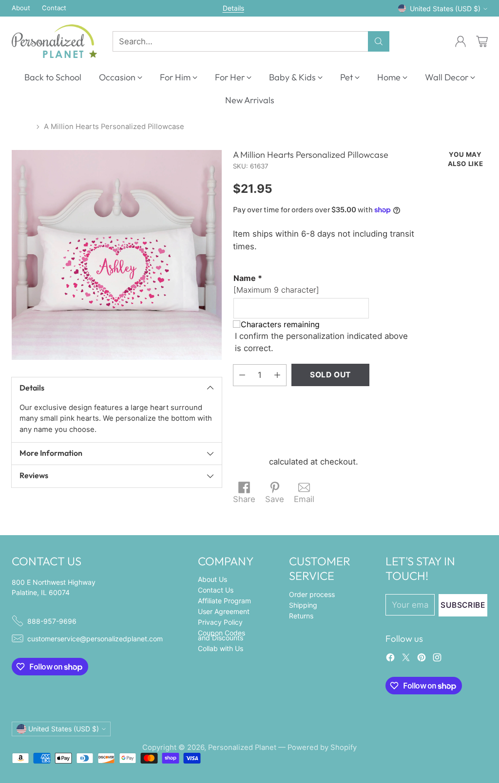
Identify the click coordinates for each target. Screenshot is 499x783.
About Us (212, 579)
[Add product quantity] (277, 375)
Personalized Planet (242, 747)
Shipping (250, 461)
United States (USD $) (445, 8)
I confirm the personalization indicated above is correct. (321, 342)
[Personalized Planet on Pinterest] (421, 659)
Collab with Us (220, 648)
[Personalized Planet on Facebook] (390, 659)
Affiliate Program (224, 601)
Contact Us (215, 590)
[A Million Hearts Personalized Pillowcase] (117, 255)
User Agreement (224, 611)
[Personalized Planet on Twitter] (406, 659)
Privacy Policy (220, 622)
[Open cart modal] (482, 41)
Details (233, 8)
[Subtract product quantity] (242, 375)
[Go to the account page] (460, 41)
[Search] (378, 41)
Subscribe (463, 605)
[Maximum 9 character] (276, 284)
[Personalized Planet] (54, 41)
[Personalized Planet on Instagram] (437, 659)
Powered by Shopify (322, 747)
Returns (301, 616)
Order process (312, 594)
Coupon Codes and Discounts (221, 635)
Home (22, 126)
